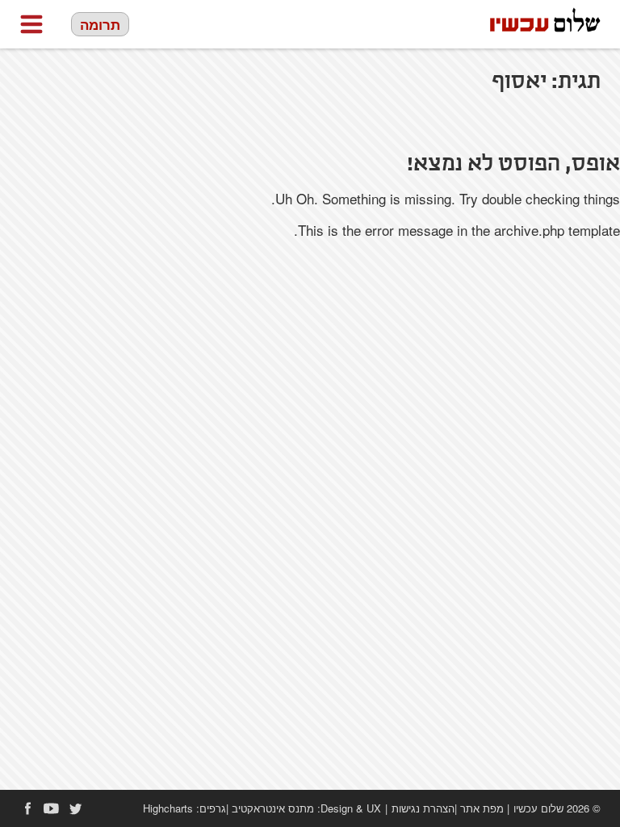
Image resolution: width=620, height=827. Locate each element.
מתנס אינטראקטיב (273, 808)
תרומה (100, 24)
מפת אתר (482, 808)
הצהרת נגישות (423, 808)
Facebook (27, 808)
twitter (76, 808)
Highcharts (168, 808)
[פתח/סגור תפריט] (31, 24)
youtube (52, 808)
